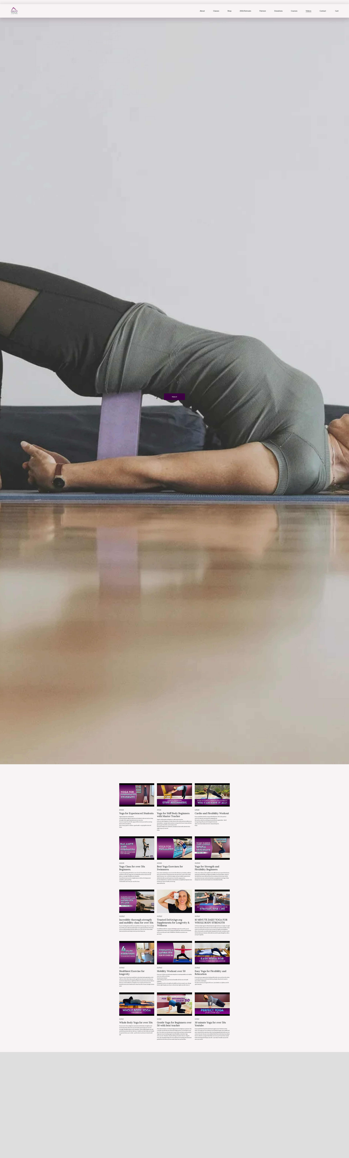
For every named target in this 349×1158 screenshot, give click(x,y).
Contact (323, 11)
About (202, 11)
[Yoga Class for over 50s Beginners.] (136, 848)
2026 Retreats (245, 11)
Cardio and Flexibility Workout (212, 813)
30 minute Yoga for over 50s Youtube (210, 1024)
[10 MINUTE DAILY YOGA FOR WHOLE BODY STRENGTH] (212, 901)
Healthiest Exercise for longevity (132, 972)
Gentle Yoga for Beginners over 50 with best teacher (174, 1024)
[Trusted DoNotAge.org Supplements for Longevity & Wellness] (174, 901)
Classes (216, 11)
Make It (174, 397)
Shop (229, 11)
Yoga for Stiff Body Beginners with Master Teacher (173, 815)
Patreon (262, 11)
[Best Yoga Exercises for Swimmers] (174, 848)
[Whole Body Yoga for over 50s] (136, 1004)
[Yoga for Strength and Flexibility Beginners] (212, 848)
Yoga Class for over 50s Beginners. (132, 868)
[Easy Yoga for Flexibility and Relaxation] (212, 952)
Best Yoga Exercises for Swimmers (170, 868)
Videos (308, 11)
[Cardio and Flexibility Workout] (212, 795)
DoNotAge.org (175, 928)
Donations (278, 11)
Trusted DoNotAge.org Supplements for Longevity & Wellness (173, 922)
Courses (294, 11)
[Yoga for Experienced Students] (136, 795)
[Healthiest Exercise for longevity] (136, 952)
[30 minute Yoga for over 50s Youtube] (212, 1004)
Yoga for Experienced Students (136, 813)
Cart (337, 11)
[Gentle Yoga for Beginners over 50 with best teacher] (174, 1004)
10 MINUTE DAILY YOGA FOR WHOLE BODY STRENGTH (211, 921)
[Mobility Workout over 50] (174, 952)
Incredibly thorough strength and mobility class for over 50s (136, 921)
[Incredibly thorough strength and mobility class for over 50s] (136, 901)
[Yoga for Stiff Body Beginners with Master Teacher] (174, 795)
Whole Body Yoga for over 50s (136, 1022)
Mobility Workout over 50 (171, 971)
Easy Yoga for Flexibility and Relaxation (210, 972)
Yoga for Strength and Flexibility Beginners (207, 868)
